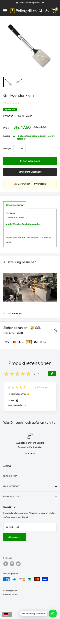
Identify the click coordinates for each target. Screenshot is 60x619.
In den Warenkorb (30, 160)
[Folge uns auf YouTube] (18, 563)
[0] (54, 11)
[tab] (14, 205)
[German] (7, 614)
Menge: (7, 148)
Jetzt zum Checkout (30, 171)
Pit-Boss (8, 116)
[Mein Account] (47, 10)
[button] (39, 374)
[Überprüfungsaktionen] (51, 386)
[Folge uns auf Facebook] (5, 563)
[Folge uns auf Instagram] (12, 563)
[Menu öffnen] (5, 10)
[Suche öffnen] (40, 10)
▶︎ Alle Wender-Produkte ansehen (23, 224)
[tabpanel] (30, 228)
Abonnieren (14, 537)
